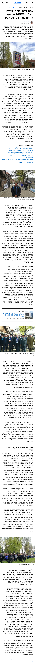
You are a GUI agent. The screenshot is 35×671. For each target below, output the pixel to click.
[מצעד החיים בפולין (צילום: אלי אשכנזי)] (17, 551)
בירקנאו (19, 659)
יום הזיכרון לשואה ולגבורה (9, 659)
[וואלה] (17, 2)
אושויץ (24, 659)
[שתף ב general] (3, 3)
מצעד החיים (29, 659)
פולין (32, 661)
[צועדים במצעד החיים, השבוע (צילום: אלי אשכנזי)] (17, 56)
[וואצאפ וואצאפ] (7, 2)
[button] (27, 2)
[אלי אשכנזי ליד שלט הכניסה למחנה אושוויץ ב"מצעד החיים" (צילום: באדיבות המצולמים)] (17, 186)
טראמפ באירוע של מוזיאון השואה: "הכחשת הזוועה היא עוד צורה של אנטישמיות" (20, 155)
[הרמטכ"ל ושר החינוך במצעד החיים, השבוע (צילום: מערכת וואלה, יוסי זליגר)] (17, 341)
